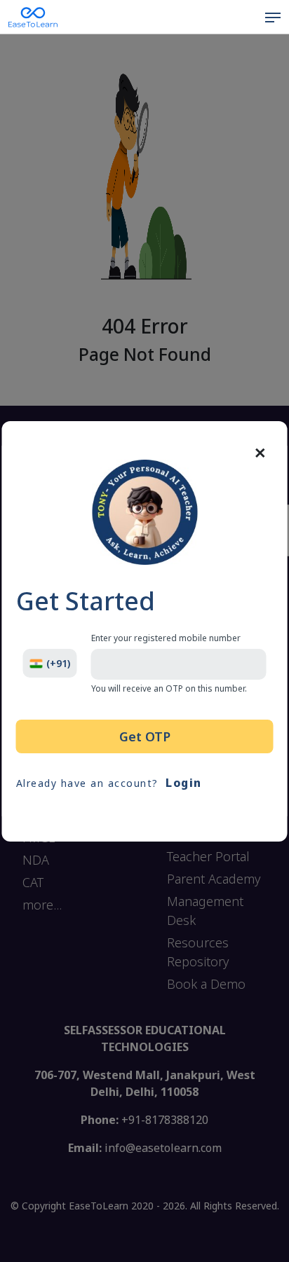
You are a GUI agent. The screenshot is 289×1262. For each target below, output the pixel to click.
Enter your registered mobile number (166, 638)
